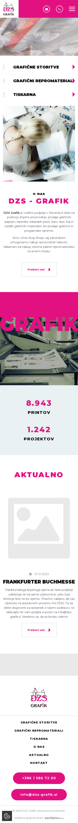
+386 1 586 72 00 (60, 9)
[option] (39, 28)
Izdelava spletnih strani (29, 817)
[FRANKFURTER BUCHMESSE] (39, 528)
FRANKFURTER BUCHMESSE (39, 582)
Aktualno (39, 755)
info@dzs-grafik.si (47, 9)
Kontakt (39, 763)
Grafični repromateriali (38, 730)
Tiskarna (39, 739)
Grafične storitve (39, 722)
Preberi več (37, 269)
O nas (39, 747)
